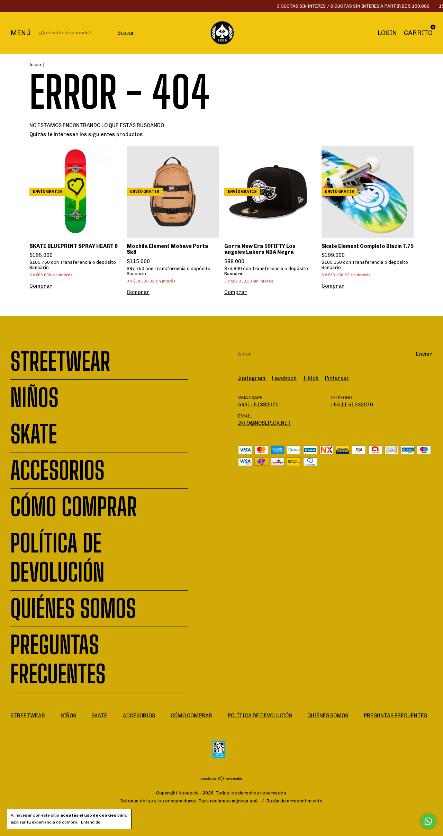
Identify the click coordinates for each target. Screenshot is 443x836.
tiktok (311, 378)
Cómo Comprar (73, 506)
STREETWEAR (60, 361)
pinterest (337, 378)
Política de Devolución (57, 558)
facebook (284, 378)
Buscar (125, 33)
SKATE (33, 434)
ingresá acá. (245, 800)
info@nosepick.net (264, 423)
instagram (252, 378)
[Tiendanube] (221, 779)
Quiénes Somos (73, 608)
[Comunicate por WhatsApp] (428, 821)
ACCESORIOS (57, 470)
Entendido (90, 822)
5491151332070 (258, 405)
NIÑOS (34, 397)
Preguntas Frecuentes (58, 659)
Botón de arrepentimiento (294, 800)
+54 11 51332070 (351, 405)
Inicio (35, 64)
